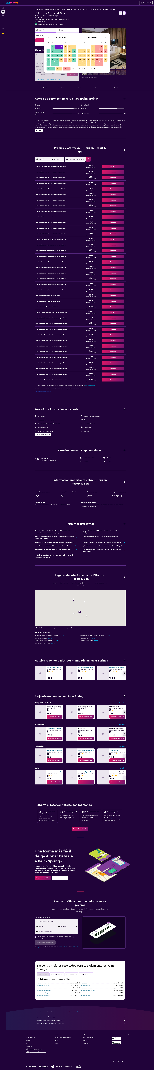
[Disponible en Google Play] (116, 1038)
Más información (90, 385)
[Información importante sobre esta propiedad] (124, 482)
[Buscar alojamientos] (3, 12)
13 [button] (74, 51)
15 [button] (52, 55)
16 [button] (57, 55)
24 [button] (61, 59)
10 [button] (61, 51)
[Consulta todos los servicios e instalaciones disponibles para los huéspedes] (124, 409)
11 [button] (65, 51)
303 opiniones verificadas (54, 24)
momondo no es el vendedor (45, 1017)
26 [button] (70, 59)
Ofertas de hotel (39, 9)
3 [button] (61, 47)
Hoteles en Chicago (42, 993)
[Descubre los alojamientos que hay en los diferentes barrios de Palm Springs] (124, 696)
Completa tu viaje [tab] (86, 974)
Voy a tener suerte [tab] (71, 974)
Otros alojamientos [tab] (56, 974)
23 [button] (57, 59)
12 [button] (69, 51)
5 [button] (69, 47)
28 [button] (48, 64)
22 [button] (52, 59)
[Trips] (3, 28)
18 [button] (65, 55)
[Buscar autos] (3, 15)
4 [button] (65, 47)
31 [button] (101, 64)
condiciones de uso (62, 946)
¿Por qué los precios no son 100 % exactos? (50, 1023)
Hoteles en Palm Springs (95, 9)
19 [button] (69, 55)
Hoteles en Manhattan (86, 988)
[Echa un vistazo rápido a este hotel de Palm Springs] (124, 98)
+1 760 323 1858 (40, 22)
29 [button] (52, 64)
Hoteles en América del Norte (52, 9)
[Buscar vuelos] (3, 8)
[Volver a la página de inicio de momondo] (12, 3)
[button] (3, 3)
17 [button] (61, 55)
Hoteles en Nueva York (43, 983)
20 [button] (74, 55)
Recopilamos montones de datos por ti (49, 1020)
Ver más (122, 703)
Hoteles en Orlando (42, 988)
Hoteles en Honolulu (86, 983)
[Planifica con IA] (3, 23)
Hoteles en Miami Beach (44, 990)
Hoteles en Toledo (85, 995)
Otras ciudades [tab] (42, 974)
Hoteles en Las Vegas (43, 985)
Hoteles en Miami (85, 985)
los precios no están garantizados (77, 1011)
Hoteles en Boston (85, 993)
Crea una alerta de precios (111, 819)
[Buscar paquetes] (3, 19)
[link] (54, 717)
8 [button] (52, 51)
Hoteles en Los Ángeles (43, 995)
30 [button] (57, 64)
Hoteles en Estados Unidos (68, 9)
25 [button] (65, 59)
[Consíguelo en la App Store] (116, 1042)
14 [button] (48, 55)
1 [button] (52, 47)
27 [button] (74, 59)
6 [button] (74, 47)
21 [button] (48, 59)
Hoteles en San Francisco (87, 990)
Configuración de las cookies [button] (43, 391)
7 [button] (48, 51)
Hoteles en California (82, 9)
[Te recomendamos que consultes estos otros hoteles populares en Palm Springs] (124, 660)
